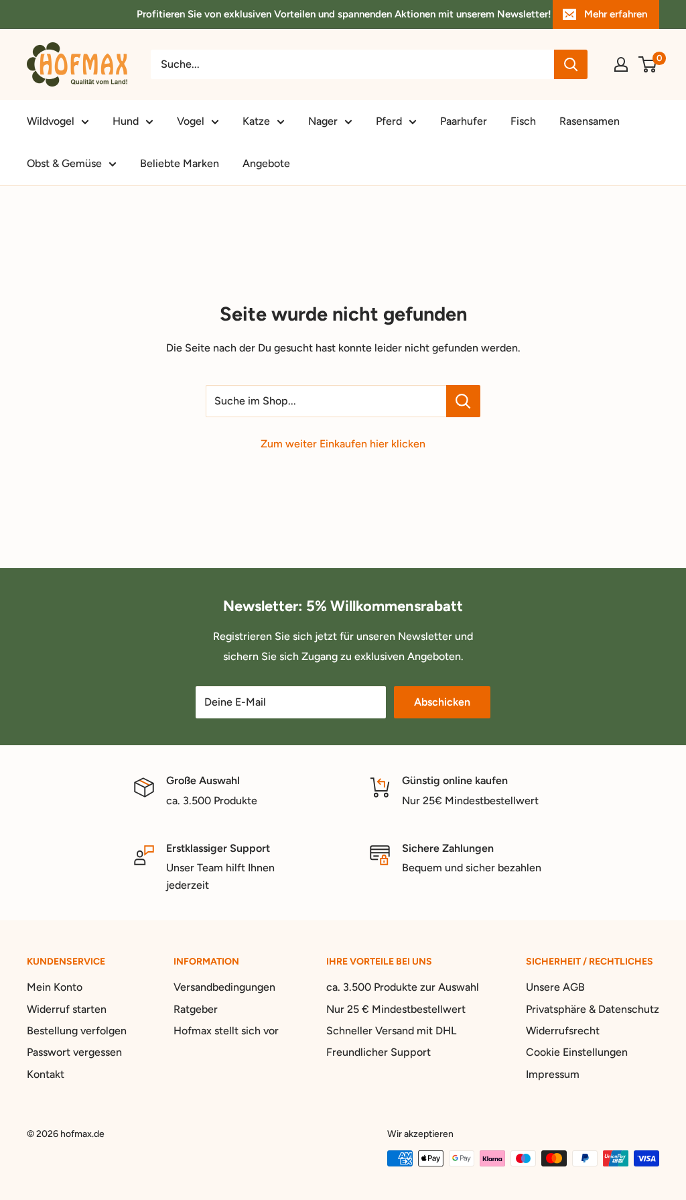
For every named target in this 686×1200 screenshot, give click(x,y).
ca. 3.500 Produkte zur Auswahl (402, 987)
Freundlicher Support (378, 1052)
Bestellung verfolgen (77, 1030)
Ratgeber (196, 1009)
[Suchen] (571, 64)
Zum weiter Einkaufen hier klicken (343, 443)
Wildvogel (50, 121)
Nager (323, 121)
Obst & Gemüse (64, 163)
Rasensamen (589, 121)
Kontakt (45, 1074)
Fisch (523, 121)
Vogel (190, 121)
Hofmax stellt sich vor (226, 1030)
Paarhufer (463, 121)
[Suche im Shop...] (463, 401)
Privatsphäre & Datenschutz (592, 1009)
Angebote (266, 163)
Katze (256, 121)
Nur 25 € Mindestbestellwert (396, 1009)
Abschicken (442, 702)
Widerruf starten (67, 1009)
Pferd (389, 121)
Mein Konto (54, 987)
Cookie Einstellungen (577, 1052)
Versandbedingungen (224, 987)
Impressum (552, 1074)
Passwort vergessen (74, 1052)
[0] (648, 64)
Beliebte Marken (179, 163)
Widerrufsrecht (563, 1030)
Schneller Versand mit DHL (391, 1030)
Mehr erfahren (615, 14)
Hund (126, 121)
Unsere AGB (555, 987)
